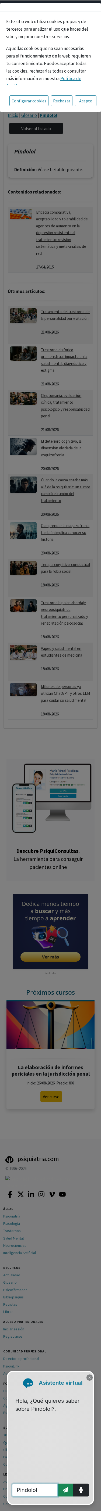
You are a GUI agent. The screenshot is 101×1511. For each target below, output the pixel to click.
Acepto (85, 100)
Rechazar (61, 100)
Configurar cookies (29, 100)
